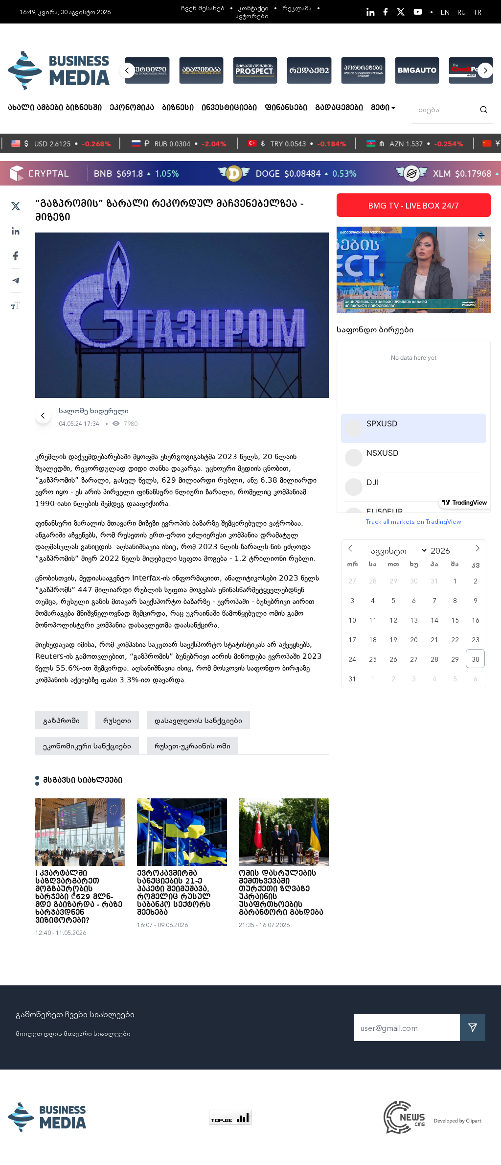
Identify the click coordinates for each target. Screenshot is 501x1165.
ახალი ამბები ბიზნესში (55, 108)
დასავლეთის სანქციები (198, 720)
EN (445, 12)
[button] (127, 70)
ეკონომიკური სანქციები (87, 745)
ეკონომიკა (132, 108)
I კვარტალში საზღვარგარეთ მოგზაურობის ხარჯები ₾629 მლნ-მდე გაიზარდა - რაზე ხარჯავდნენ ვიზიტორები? (78, 897)
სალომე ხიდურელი (94, 410)
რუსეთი (117, 720)
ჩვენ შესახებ (203, 7)
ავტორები (252, 15)
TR (477, 12)
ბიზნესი (178, 108)
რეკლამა (297, 7)
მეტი (380, 108)
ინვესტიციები (229, 108)
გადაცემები (339, 108)
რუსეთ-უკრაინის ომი (192, 745)
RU (461, 12)
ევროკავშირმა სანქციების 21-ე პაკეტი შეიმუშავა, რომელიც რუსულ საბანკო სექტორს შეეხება (174, 893)
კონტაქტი (253, 7)
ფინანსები (286, 108)
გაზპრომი (61, 720)
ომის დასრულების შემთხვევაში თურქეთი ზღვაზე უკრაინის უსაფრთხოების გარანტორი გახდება (281, 893)
